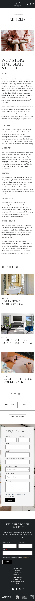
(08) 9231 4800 (18, 583)
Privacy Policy (17, 572)
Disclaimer (17, 570)
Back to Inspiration (17, 416)
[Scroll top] (32, 599)
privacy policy (9, 496)
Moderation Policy (17, 574)
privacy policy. (26, 557)
